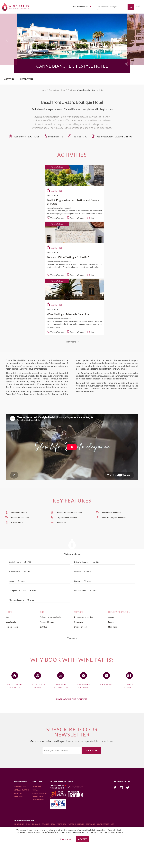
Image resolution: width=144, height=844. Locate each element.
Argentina (19, 824)
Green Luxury (38, 796)
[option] (72, 39)
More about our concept (71, 699)
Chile (28, 824)
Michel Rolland (39, 793)
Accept (82, 839)
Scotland (90, 824)
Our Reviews (38, 799)
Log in (138, 6)
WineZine (18, 793)
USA (112, 824)
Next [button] (136, 38)
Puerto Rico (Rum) (76, 824)
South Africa (103, 824)
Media (35, 790)
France (45, 824)
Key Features (26, 79)
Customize (65, 839)
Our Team (36, 787)
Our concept (20, 787)
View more (72, 638)
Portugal (61, 824)
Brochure (18, 796)
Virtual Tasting (21, 790)
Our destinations (80, 6)
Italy (52, 824)
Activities (9, 79)
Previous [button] (7, 40)
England (36, 824)
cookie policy (117, 832)
